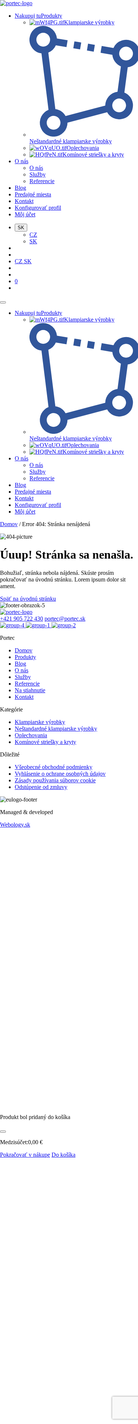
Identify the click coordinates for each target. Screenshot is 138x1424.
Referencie (41, 181)
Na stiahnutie (30, 690)
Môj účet (25, 214)
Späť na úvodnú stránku (28, 599)
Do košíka (63, 1155)
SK (33, 241)
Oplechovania (31, 735)
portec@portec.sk (65, 618)
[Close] (3, 1131)
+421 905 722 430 (21, 618)
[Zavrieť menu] (3, 302)
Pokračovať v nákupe (25, 1155)
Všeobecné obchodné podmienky (53, 767)
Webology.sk (15, 824)
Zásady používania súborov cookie (55, 780)
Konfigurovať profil (38, 208)
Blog (20, 188)
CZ (33, 234)
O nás (21, 161)
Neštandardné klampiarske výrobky (56, 728)
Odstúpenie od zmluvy (41, 787)
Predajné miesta (33, 194)
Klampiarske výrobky (40, 722)
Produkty (25, 657)
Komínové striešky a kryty (45, 742)
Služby (37, 174)
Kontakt (24, 201)
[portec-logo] (16, 3)
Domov (9, 524)
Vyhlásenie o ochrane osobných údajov (60, 774)
